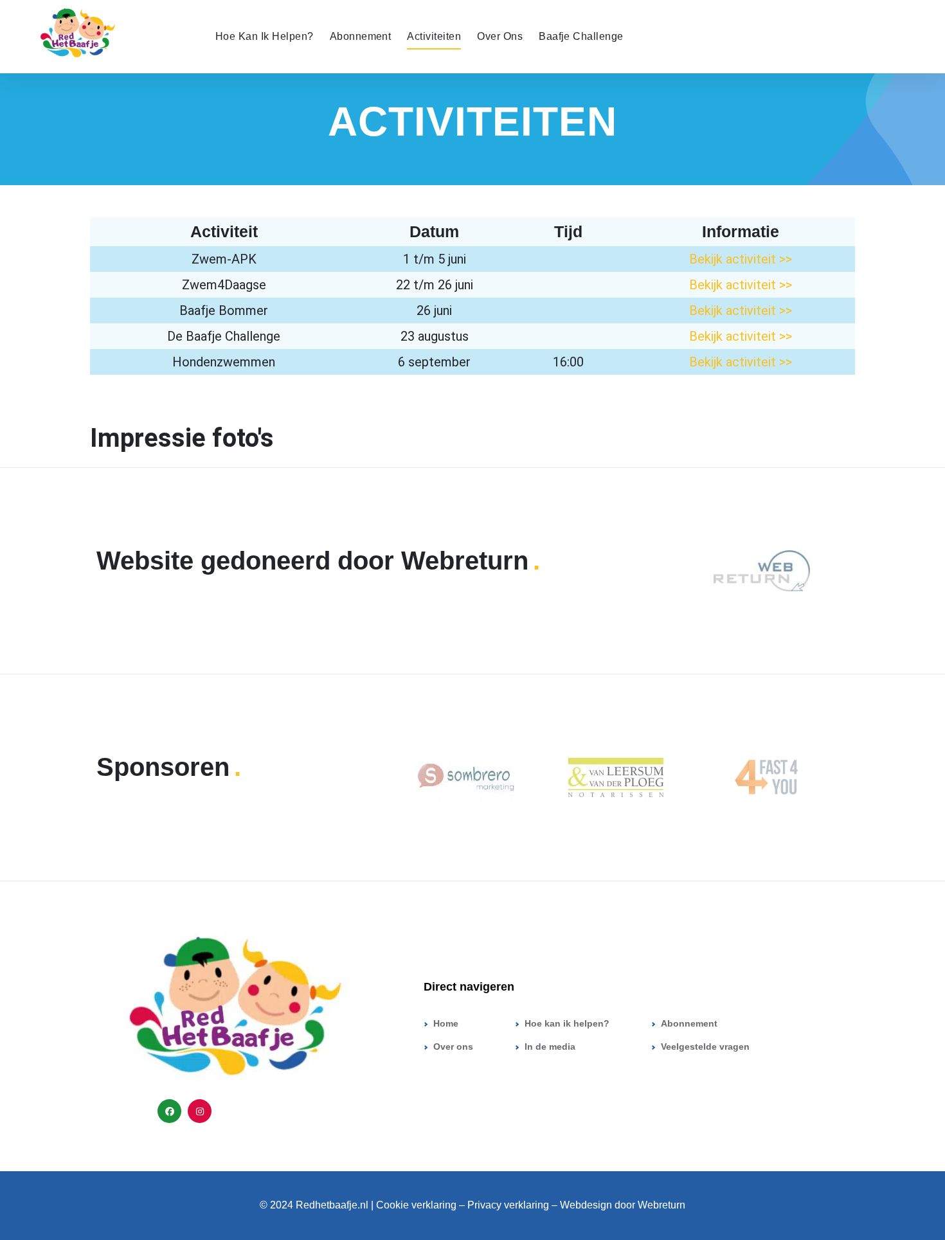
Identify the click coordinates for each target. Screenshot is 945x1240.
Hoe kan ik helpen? (264, 36)
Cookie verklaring (416, 1205)
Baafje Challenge (581, 36)
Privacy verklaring (509, 1205)
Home (445, 1023)
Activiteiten (434, 36)
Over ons (500, 36)
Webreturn (661, 1205)
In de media (550, 1046)
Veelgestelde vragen (705, 1046)
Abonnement (361, 36)
